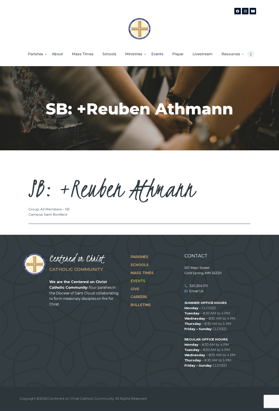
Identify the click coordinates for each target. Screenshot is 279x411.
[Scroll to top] (268, 400)
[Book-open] (253, 11)
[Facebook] (237, 11)
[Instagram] (245, 11)
